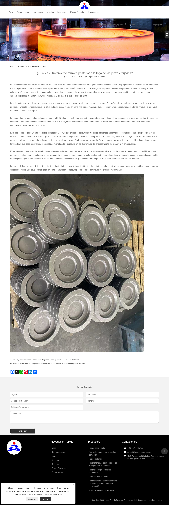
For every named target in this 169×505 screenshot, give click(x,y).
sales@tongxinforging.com (112, 25)
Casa (11, 12)
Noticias (50, 12)
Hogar (12, 66)
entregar (23, 431)
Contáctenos (93, 12)
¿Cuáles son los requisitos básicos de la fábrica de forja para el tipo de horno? (51, 363)
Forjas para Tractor (97, 448)
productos (38, 12)
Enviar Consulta (77, 12)
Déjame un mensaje (96, 77)
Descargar (62, 12)
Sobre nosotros (23, 12)
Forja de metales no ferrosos (101, 490)
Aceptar (46, 499)
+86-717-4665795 (135, 25)
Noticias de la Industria (37, 66)
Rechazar (32, 499)
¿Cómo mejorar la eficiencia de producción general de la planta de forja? (48, 360)
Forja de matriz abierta (99, 477)
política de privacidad (52, 494)
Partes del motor (96, 459)
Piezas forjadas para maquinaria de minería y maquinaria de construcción (103, 483)
